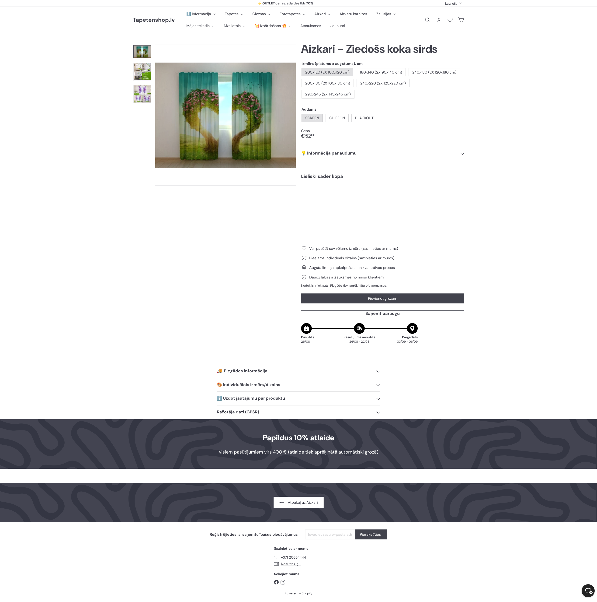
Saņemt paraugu (382, 313)
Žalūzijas (384, 13)
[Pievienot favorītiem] (458, 192)
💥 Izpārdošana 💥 (271, 25)
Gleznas (259, 13)
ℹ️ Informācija (199, 13)
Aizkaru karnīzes (353, 13)
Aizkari (320, 13)
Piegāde (336, 286)
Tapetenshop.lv (154, 20)
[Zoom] (225, 115)
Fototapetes (291, 13)
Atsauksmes (310, 25)
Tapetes (232, 13)
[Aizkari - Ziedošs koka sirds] (382, 199)
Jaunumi (337, 25)
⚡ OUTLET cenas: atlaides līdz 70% (285, 3)
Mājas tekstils (198, 25)
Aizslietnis (232, 25)
